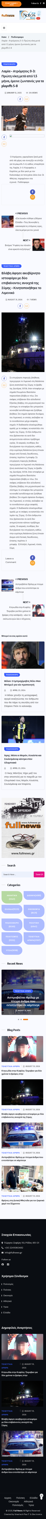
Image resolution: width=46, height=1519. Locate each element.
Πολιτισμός (12, 938)
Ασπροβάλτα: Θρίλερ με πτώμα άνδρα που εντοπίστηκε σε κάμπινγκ (23, 1001)
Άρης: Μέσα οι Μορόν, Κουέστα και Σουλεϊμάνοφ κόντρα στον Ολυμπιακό (22, 759)
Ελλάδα (12, 909)
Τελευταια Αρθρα (34, 938)
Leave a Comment (13, 560)
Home (4, 37)
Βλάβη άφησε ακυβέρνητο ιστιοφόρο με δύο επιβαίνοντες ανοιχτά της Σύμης (19, 1422)
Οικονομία (34, 911)
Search (39, 874)
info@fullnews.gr (13, 1252)
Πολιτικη (34, 925)
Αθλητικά (12, 897)
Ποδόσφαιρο (17, 37)
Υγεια (12, 950)
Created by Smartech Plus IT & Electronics (23, 1514)
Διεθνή (34, 895)
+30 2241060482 (13, 1247)
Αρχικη (7, 1497)
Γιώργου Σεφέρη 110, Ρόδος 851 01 (21, 1242)
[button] (18, 1019)
